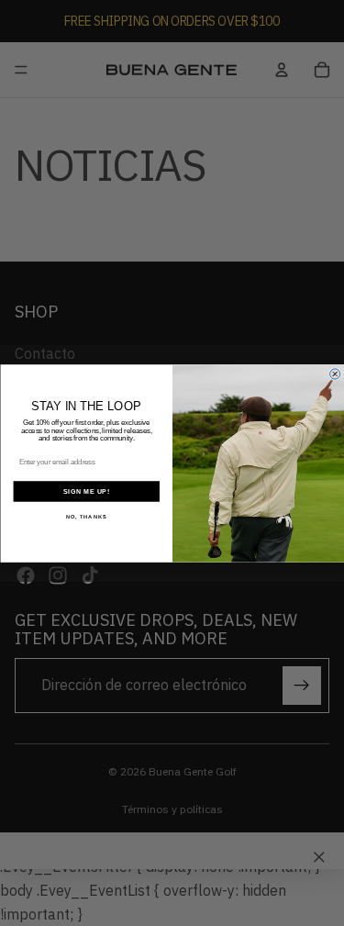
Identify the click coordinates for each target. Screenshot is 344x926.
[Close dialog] (334, 373)
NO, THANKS (85, 516)
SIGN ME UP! (85, 491)
